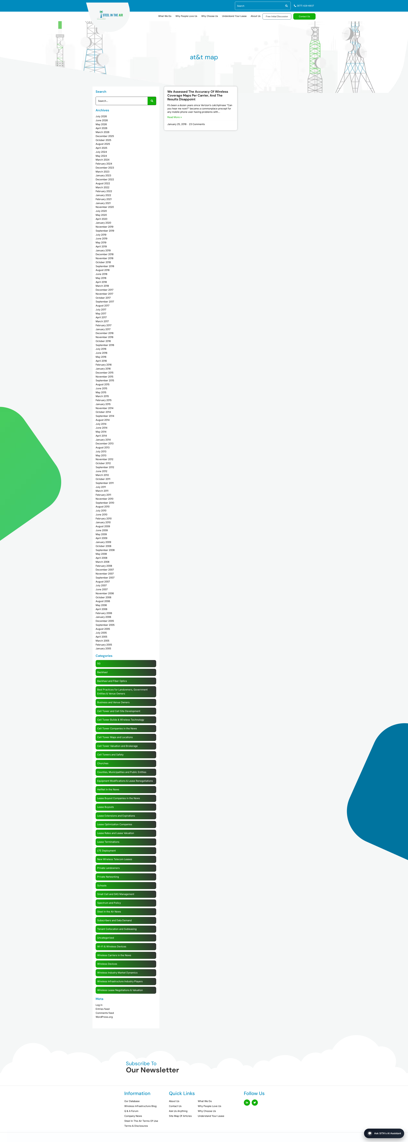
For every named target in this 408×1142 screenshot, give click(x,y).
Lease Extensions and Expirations (116, 815)
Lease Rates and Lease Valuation (115, 833)
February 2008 (104, 565)
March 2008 (102, 561)
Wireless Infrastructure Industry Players (120, 981)
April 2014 (101, 435)
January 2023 (103, 175)
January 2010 (103, 522)
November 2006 (105, 593)
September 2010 (105, 502)
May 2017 (101, 313)
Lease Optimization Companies (114, 824)
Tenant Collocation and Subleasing (117, 928)
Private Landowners (108, 867)
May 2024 (101, 155)
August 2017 (102, 305)
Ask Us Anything (178, 1111)
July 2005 (101, 632)
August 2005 (103, 628)
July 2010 (101, 510)
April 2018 (101, 282)
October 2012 (103, 463)
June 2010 (101, 514)
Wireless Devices (107, 963)
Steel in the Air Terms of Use (141, 1120)
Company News (133, 1115)
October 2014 (103, 411)
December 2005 (105, 620)
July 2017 (101, 309)
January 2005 (103, 648)
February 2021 (104, 199)
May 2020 (101, 214)
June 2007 (102, 589)
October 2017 (103, 297)
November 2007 (105, 573)
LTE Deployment (106, 850)
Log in (99, 1004)
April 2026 (101, 128)
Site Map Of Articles (180, 1115)
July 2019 (101, 234)
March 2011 (102, 490)
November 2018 (104, 258)
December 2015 (104, 372)
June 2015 (101, 388)
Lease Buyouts (105, 806)
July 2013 (101, 451)
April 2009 (101, 538)
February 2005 (104, 644)
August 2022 (103, 183)
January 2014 (103, 439)
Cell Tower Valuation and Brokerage (117, 745)
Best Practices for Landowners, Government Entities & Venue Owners (122, 691)
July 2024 (101, 151)
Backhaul (102, 672)
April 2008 (101, 557)
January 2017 (103, 329)
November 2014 (104, 408)
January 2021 (103, 203)
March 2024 (102, 159)
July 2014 (101, 423)
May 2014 (101, 431)
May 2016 (101, 356)
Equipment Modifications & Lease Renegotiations (125, 780)
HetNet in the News (108, 789)
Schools (101, 885)
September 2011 (105, 483)
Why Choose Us (209, 16)
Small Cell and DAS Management (115, 894)
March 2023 (102, 171)
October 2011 (103, 479)
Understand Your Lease (234, 16)
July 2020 (101, 210)
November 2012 (104, 459)
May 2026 (101, 124)
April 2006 (101, 609)
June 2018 (101, 274)
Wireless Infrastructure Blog (140, 1106)
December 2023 (105, 167)
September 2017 (105, 301)
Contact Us (175, 1106)
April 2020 (101, 218)
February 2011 (103, 494)
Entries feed (102, 1008)
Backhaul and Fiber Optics (112, 680)
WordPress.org (104, 1016)
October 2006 (103, 597)
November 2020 (105, 206)
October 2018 (103, 262)
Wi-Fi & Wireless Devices (111, 946)
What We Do (164, 16)
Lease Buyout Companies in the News (118, 798)
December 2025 (105, 136)
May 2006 (101, 605)
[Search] (286, 6)
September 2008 (105, 550)
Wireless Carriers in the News (114, 955)
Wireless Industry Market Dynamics (117, 972)
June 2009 (102, 530)
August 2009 (103, 526)
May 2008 (101, 553)
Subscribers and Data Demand (114, 920)
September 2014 (105, 415)
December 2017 (104, 289)
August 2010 (102, 506)
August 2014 (103, 419)
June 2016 (101, 352)
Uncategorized (105, 937)
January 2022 (103, 195)
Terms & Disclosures (136, 1125)
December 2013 (104, 443)
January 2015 (103, 404)
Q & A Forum (131, 1111)
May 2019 (101, 242)
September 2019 (105, 230)
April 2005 (101, 636)
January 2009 (103, 542)
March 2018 (102, 285)
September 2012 (105, 467)
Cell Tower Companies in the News (117, 728)
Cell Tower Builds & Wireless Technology (120, 719)
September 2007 (105, 577)
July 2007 (101, 585)
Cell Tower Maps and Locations (115, 737)
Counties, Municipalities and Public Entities (121, 772)
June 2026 (102, 120)
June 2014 (101, 427)
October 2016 (103, 341)
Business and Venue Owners (113, 702)
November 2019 (104, 226)
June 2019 (101, 238)
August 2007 (103, 581)
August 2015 (102, 384)
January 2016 (103, 368)
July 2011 (101, 486)
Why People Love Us (186, 16)
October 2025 (103, 140)
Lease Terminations (108, 841)
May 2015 (101, 392)
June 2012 (101, 471)
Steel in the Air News (109, 911)
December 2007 (105, 569)
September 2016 (105, 345)
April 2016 (101, 360)
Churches (102, 763)
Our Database (132, 1101)
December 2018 (104, 254)
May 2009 (101, 534)
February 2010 (104, 518)
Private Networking (108, 876)
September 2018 (105, 266)
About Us (255, 16)
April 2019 (101, 246)
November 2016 (104, 337)
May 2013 (101, 455)
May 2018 (101, 278)
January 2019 (103, 250)
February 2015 (104, 400)
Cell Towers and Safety (110, 754)
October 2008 (103, 546)
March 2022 (102, 187)
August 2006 (103, 601)
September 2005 (105, 624)
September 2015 (105, 380)
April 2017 (101, 317)
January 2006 (103, 616)
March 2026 (102, 132)
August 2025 (103, 143)
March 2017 (102, 321)
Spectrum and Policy (109, 902)
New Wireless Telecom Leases (114, 859)
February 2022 (104, 191)
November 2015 (104, 376)
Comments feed (105, 1012)
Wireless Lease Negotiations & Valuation (120, 990)
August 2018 (102, 270)
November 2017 (104, 293)
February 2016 (104, 364)
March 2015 (102, 396)
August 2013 (102, 447)
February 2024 (104, 163)
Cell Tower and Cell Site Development (118, 711)
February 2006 (104, 613)
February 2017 (103, 325)
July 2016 (101, 348)
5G (98, 663)
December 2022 (105, 179)
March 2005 (102, 640)
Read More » (174, 117)
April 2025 (101, 147)
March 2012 (102, 475)
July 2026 (101, 116)
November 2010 (104, 498)
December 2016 (104, 333)
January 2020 (103, 222)
